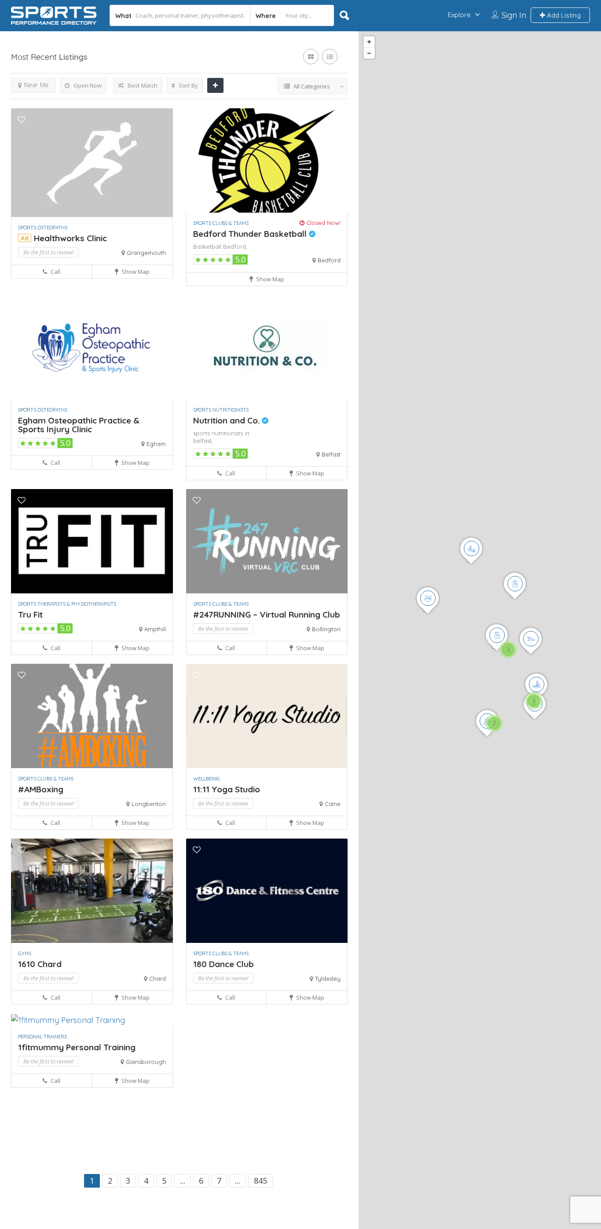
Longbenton (149, 803)
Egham (156, 443)
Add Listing (563, 15)
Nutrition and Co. (227, 420)
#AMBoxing (40, 789)
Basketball (208, 246)
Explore (459, 15)
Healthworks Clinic (70, 238)
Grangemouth (146, 252)
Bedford (329, 260)
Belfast (331, 454)
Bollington (326, 629)
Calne (333, 803)
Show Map (135, 272)
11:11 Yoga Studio (226, 789)
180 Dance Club (223, 964)
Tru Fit (30, 614)
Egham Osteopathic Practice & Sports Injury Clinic (78, 424)
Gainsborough (146, 1061)
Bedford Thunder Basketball (251, 233)
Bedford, (235, 246)
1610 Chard (40, 964)
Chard (157, 978)
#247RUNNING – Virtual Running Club (266, 614)
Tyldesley (328, 978)
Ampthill (155, 629)
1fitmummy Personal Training (77, 1047)
